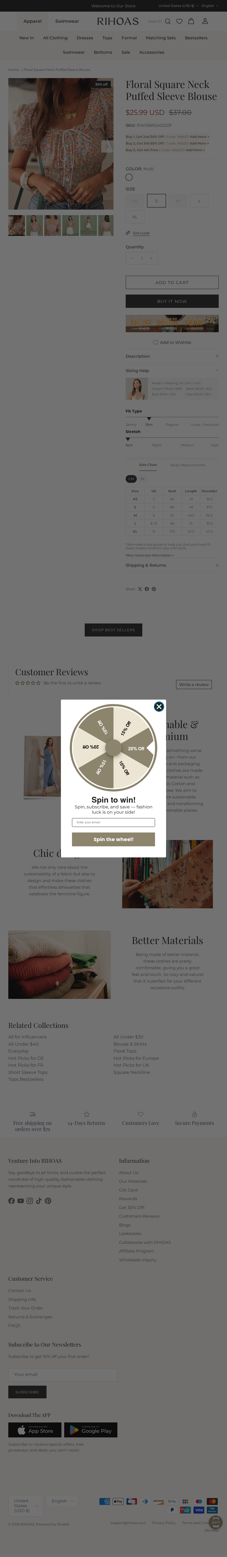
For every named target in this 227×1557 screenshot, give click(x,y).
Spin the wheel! (114, 839)
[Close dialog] (159, 707)
